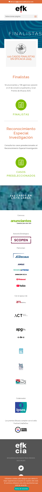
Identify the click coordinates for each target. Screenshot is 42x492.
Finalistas (21, 114)
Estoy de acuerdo (21, 489)
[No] (39, 484)
